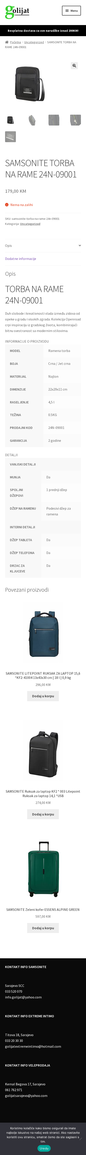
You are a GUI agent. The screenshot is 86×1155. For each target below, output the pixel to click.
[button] (74, 65)
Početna (15, 42)
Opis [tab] (8, 245)
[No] (80, 1139)
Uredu (44, 1148)
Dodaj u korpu (43, 696)
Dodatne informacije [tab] (20, 258)
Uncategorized (34, 42)
